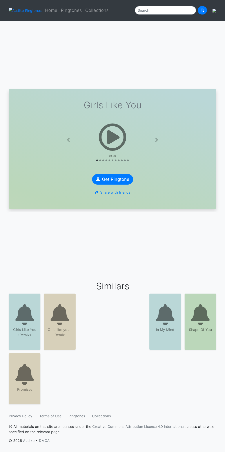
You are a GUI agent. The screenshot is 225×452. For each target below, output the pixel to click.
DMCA (44, 440)
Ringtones (71, 10)
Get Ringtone (115, 179)
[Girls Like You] (112, 137)
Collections (97, 10)
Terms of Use (50, 416)
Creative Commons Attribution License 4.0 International (138, 426)
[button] (68, 140)
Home (51, 10)
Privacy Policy (20, 416)
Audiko (29, 440)
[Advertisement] (112, 55)
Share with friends (115, 192)
